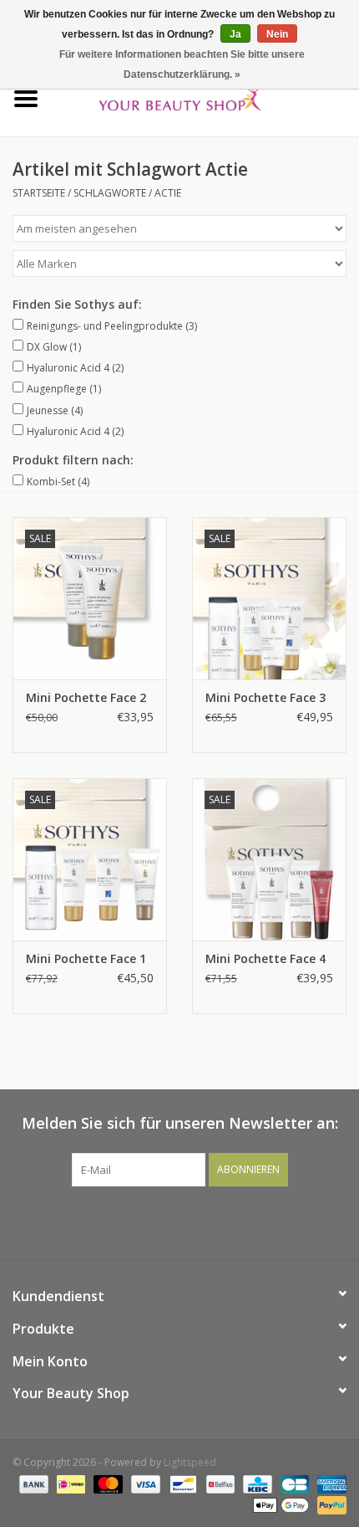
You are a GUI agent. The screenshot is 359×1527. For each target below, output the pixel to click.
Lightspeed (190, 1462)
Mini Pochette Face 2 (86, 697)
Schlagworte (109, 193)
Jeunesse (55, 410)
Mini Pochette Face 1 (86, 958)
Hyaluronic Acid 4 (75, 368)
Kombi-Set (58, 481)
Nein (277, 34)
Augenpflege (64, 389)
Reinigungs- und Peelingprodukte (112, 326)
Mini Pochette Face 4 (265, 958)
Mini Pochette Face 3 (265, 697)
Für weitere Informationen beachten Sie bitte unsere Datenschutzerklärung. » (182, 64)
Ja (235, 34)
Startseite (39, 193)
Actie (167, 193)
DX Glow (54, 347)
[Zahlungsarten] (32, 1483)
